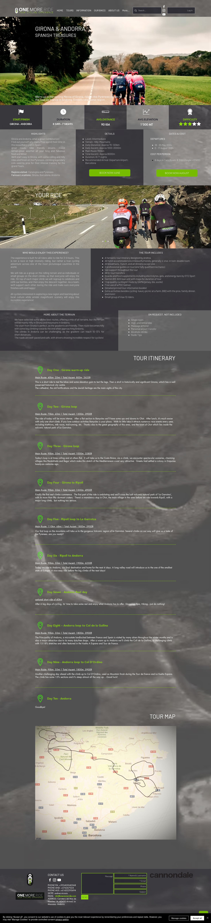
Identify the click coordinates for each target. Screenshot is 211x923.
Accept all (197, 918)
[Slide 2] (102, 241)
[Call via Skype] (69, 880)
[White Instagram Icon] (164, 10)
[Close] (207, 918)
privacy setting (62, 919)
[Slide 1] (105, 241)
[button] (70, 10)
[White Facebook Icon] (164, 6)
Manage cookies (178, 918)
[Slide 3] (108, 241)
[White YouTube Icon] (164, 14)
